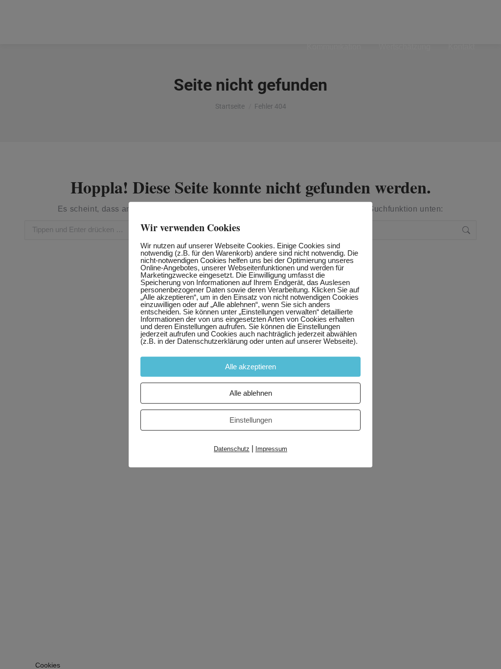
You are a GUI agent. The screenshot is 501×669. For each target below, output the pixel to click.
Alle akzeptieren (250, 366)
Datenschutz (232, 449)
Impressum (271, 449)
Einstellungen (250, 420)
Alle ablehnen (250, 393)
